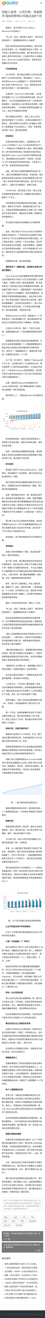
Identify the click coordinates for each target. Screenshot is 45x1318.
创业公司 (7, 1225)
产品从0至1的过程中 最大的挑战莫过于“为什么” (21, 1290)
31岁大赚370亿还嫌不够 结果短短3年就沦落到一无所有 (21, 1294)
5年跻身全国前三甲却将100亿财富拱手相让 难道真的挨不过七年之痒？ (21, 1279)
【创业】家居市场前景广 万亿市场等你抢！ (21, 1283)
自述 (15, 1217)
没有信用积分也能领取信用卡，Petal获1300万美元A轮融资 (21, 1298)
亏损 (32, 1217)
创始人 (6, 1217)
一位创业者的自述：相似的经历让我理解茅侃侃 (21, 1267)
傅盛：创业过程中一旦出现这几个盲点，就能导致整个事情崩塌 (21, 1275)
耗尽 (13, 1221)
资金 (5, 1221)
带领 (22, 1221)
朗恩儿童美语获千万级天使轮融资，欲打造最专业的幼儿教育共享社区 (21, 1286)
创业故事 (32, 1221)
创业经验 (18, 1225)
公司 (24, 1217)
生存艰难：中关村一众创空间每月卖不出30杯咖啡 (21, 1271)
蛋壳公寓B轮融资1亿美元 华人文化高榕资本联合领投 (21, 1264)
